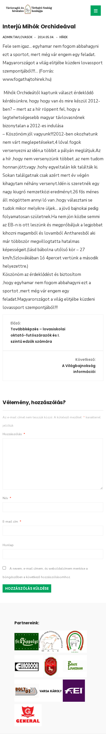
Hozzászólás (14, 434)
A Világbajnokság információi (78, 365)
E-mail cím (12, 522)
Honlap (8, 545)
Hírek (63, 37)
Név (7, 498)
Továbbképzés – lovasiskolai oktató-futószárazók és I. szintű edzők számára (38, 332)
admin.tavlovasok (17, 37)
